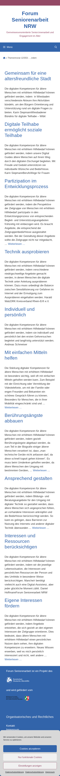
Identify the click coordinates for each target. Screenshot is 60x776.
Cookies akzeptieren (30, 748)
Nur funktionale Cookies (30, 757)
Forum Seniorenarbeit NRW (30, 19)
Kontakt (10, 725)
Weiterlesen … (16, 243)
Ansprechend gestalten (28, 478)
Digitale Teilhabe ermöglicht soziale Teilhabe (23, 130)
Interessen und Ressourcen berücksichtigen (21, 541)
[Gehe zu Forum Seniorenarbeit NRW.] (4, 58)
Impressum (50, 772)
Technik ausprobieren (27, 251)
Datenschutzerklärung (14, 772)
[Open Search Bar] (56, 47)
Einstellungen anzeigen (30, 765)
